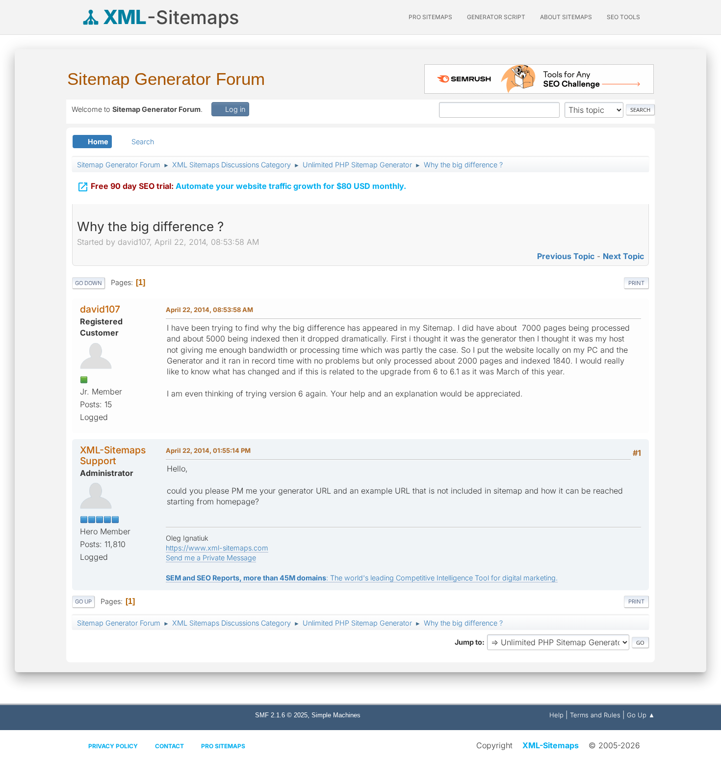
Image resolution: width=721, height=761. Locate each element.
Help (556, 715)
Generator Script (496, 17)
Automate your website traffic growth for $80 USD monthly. (241, 187)
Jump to (468, 642)
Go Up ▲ (641, 715)
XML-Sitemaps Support (113, 455)
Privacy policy (113, 746)
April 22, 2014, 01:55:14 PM (208, 450)
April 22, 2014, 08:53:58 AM (209, 310)
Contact (169, 746)
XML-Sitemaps (550, 745)
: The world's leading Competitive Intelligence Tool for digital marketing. (362, 578)
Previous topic (565, 256)
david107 (100, 309)
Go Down (88, 283)
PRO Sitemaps (430, 17)
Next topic (623, 256)
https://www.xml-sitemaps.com (217, 548)
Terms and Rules (595, 715)
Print (636, 283)
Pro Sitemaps (223, 746)
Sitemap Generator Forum (166, 78)
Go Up (83, 601)
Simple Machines (335, 715)
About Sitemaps (566, 17)
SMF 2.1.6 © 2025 (281, 715)
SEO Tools (623, 17)
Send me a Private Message (211, 557)
